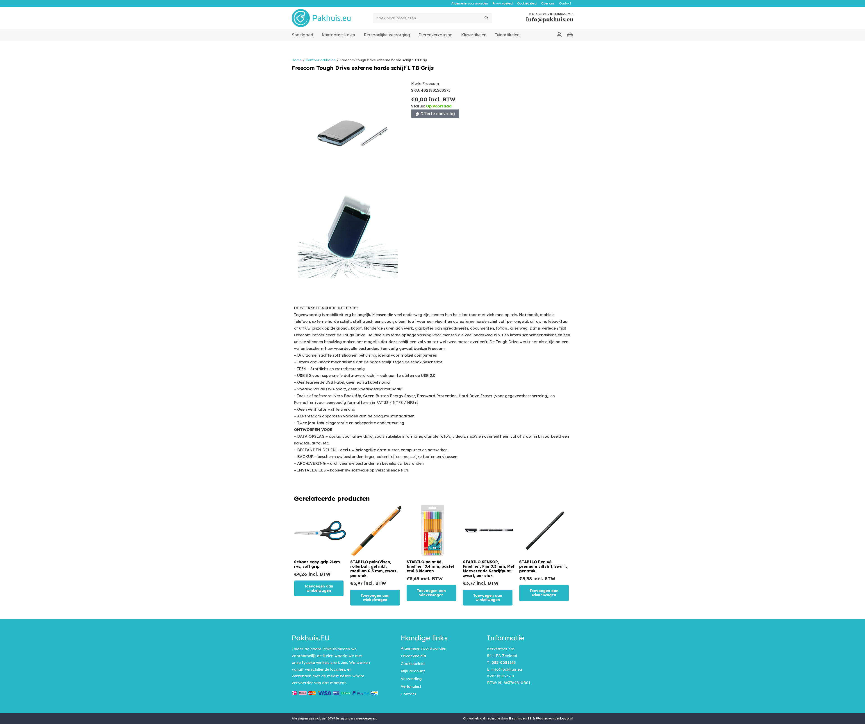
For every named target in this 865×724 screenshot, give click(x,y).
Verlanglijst (411, 686)
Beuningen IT (520, 718)
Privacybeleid (413, 655)
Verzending (411, 678)
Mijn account (413, 671)
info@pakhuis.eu (507, 669)
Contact (409, 694)
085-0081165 (504, 662)
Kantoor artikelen (321, 60)
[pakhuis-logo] (321, 18)
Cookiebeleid (413, 663)
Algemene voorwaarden (423, 648)
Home (297, 60)
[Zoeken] (486, 18)
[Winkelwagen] (570, 35)
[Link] (559, 34)
